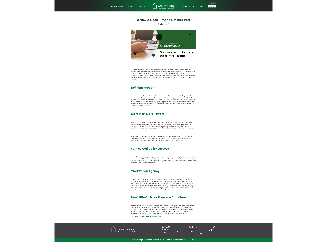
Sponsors (142, 6)
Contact (212, 6)
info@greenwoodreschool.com (171, 232)
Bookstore (186, 6)
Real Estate (145, 217)
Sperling (192, 240)
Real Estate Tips (155, 217)
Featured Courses (117, 6)
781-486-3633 (166, 230)
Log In (213, 3)
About (202, 6)
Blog (195, 6)
